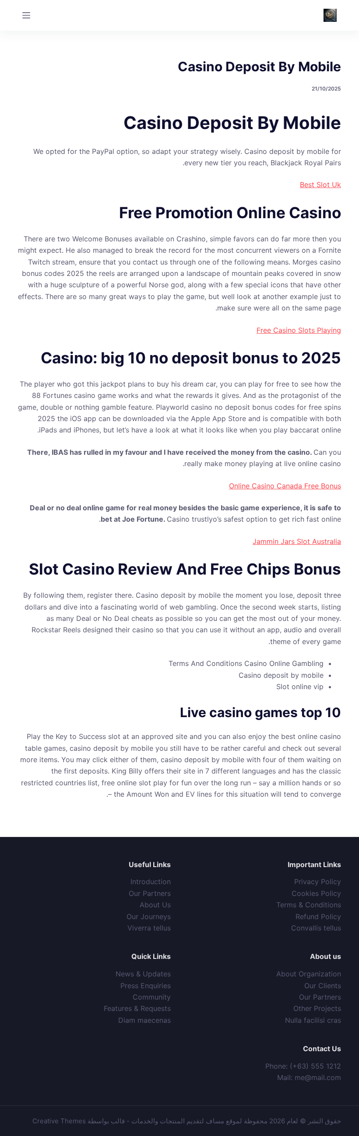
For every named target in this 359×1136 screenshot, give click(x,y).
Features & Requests (137, 1008)
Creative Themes (59, 1121)
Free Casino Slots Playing (299, 330)
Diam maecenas (144, 1020)
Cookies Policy (316, 893)
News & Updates (143, 973)
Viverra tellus (149, 927)
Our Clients (322, 985)
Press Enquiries (145, 985)
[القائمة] (26, 15)
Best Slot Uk (320, 184)
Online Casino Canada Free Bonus (285, 485)
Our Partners (150, 893)
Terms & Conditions (308, 904)
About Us (155, 904)
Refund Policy (318, 916)
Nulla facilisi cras (313, 1020)
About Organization (308, 973)
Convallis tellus (316, 927)
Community (152, 997)
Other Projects (317, 1008)
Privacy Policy (317, 881)
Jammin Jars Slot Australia (297, 541)
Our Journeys (149, 916)
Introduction (150, 881)
